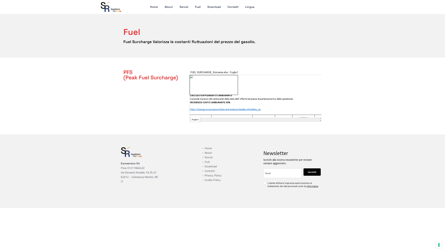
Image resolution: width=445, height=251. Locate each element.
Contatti (233, 7)
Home (154, 7)
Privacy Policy (213, 175)
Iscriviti (312, 172)
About (169, 7)
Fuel (198, 7)
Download (214, 7)
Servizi (184, 7)
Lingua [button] (249, 7)
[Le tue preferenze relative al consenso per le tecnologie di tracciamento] (439, 245)
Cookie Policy (213, 180)
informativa (312, 186)
